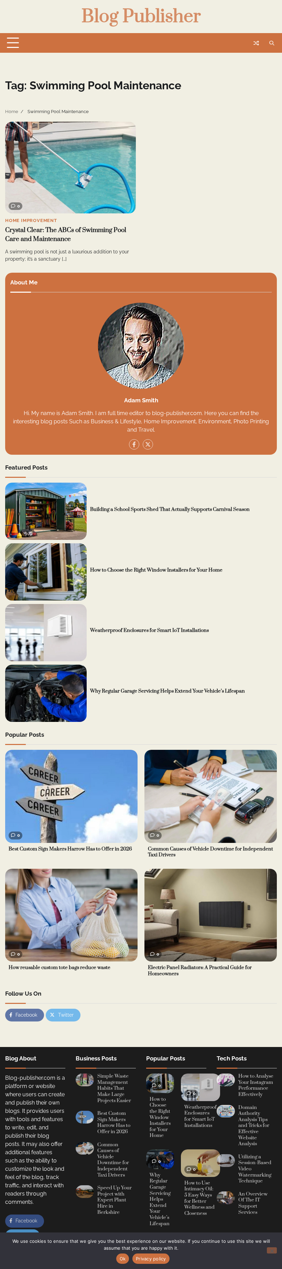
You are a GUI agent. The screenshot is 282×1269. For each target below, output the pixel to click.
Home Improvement (31, 220)
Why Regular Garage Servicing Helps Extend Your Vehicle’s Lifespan (167, 691)
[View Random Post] (256, 43)
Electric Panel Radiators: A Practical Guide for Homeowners (200, 971)
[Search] (272, 43)
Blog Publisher (141, 16)
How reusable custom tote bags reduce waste (59, 968)
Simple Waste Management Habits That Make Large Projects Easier (114, 1088)
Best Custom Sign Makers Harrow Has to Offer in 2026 (70, 849)
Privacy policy (151, 1258)
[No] (272, 1250)
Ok (123, 1258)
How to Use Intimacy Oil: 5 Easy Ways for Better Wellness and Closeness (199, 1198)
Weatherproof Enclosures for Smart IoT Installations (149, 630)
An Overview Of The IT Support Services (253, 1203)
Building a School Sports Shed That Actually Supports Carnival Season (170, 509)
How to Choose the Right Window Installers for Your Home (156, 570)
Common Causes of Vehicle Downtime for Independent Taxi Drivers (210, 852)
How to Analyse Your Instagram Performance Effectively (255, 1085)
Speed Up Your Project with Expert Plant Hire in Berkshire (114, 1200)
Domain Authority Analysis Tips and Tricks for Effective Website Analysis (253, 1126)
